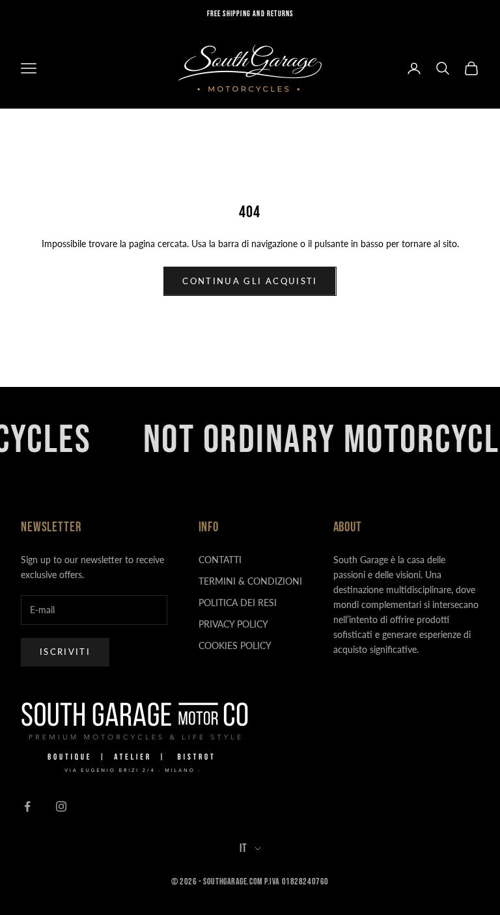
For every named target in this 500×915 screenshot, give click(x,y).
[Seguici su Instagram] (61, 806)
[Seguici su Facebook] (27, 806)
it (244, 848)
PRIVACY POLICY (233, 624)
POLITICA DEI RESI (238, 602)
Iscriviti (65, 651)
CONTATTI (220, 559)
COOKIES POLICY (235, 645)
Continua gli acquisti (249, 281)
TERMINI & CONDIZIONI (250, 581)
